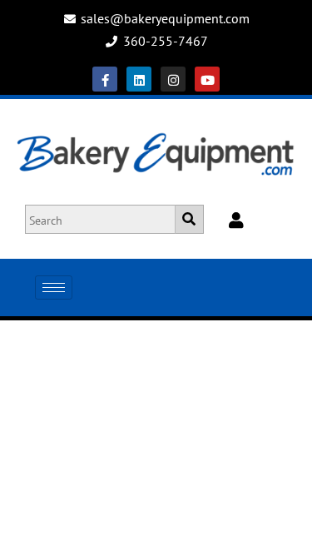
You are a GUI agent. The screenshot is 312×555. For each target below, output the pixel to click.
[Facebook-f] (104, 79)
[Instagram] (173, 79)
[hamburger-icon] (53, 287)
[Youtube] (207, 79)
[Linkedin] (138, 79)
